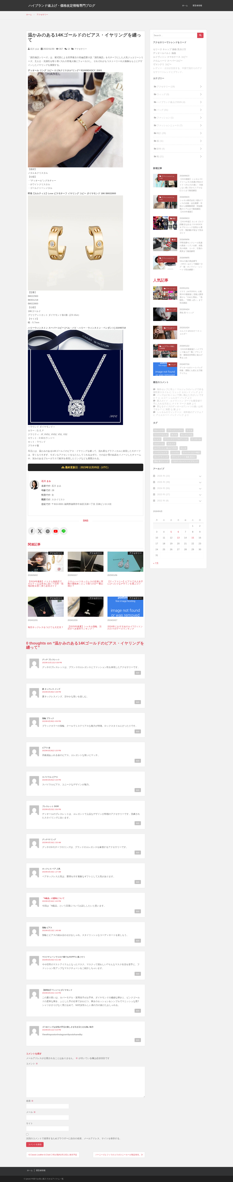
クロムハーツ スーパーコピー (168, 60)
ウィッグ (162, 94)
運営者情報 (197, 5)
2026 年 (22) (163, 476)
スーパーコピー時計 (191, 452)
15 (192, 537)
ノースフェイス (161, 452)
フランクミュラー (175, 430)
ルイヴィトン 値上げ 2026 (165, 448)
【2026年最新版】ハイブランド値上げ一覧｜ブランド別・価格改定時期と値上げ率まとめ (191, 353)
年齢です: (46, 490)
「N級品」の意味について (53, 898)
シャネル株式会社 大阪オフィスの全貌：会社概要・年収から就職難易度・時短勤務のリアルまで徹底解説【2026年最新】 (191, 206)
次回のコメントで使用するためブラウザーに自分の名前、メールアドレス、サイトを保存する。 (74, 1138)
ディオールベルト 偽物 (164, 53)
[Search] (200, 35)
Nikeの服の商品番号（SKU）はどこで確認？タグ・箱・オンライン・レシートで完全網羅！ (191, 265)
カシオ (183, 448)
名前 (29, 1101)
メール (31, 1112)
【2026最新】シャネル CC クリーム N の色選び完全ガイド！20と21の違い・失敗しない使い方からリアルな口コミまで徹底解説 (191, 185)
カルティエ (159, 444)
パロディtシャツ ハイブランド (185, 461)
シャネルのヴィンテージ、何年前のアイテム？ (180, 412)
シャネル (175, 452)
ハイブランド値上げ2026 (170, 102)
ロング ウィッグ (161, 457)
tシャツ (157, 439)
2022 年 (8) (163, 500)
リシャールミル (161, 435)
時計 (161, 133)
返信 (137, 673)
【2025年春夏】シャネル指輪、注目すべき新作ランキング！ (85, 627)
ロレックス (159, 430)
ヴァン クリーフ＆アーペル (176, 439)
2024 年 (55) (163, 488)
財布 (160, 148)
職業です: (46, 499)
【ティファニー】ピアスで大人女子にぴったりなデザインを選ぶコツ (125, 582)
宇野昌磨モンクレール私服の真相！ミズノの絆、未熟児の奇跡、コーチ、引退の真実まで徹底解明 (191, 247)
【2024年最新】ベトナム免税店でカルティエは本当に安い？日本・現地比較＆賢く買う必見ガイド (45, 583)
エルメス (171, 444)
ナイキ (189, 430)
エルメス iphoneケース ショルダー (191, 332)
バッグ (162, 110)
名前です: (46, 486)
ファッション (165, 117)
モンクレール (186, 435)
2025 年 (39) (163, 482)
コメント (32, 1063)
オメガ (174, 435)
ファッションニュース (169, 125)
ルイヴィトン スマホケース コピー (170, 57)
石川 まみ (34, 49)
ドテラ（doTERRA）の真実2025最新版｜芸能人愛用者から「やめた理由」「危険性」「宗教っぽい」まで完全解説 (191, 297)
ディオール (196, 439)
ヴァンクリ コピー (162, 64)
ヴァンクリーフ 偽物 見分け (184, 457)
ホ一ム (185, 5)
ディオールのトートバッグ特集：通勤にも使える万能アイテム (191, 370)
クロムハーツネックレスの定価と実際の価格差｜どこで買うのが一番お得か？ (85, 583)
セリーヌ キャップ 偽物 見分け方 (169, 49)
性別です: (46, 495)
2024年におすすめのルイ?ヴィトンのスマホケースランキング (125, 627)
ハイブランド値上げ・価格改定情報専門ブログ (62, 5)
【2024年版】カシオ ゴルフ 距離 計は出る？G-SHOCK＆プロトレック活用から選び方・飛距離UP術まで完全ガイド (192, 227)
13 (68, 49)
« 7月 (156, 563)
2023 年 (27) (163, 494)
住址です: (46, 504)
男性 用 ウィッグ (187, 313)
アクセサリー (80, 49)
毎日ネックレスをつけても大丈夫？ (45, 627)
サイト (29, 1123)
